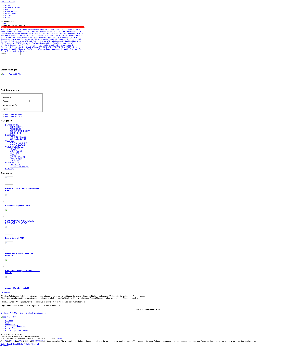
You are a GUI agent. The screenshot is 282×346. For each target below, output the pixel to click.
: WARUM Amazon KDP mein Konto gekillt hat (39, 41)
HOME (8, 6)
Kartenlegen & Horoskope (15, 327)
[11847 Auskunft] (11, 74)
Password (6, 101)
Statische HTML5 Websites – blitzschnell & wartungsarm (23, 313)
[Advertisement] (59, 60)
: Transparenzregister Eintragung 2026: (25, 35)
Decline (6, 345)
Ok (1, 345)
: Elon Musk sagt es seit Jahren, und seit (32, 45)
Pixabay (59, 338)
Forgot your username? (14, 116)
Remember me (8, 105)
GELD (7, 9)
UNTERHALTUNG (12, 8)
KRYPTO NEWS (12, 11)
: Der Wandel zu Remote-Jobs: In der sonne (34, 49)
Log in (3, 23)
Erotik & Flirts (10, 329)
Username (7, 97)
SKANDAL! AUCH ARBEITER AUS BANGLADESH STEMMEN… (19, 222)
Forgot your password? (14, 114)
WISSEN (8, 15)
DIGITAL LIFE (10, 13)
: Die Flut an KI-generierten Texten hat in (25, 29)
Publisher (9, 321)
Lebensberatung (11, 325)
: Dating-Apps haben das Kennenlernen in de (39, 31)
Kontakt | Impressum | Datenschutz (18, 331)
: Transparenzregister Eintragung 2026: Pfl (58, 33)
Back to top (5, 292)
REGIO (8, 17)
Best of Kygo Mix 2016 (14, 238)
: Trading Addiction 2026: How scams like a (36, 37)
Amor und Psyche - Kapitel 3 (17, 288)
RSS (7, 323)
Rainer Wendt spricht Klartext (17, 206)
